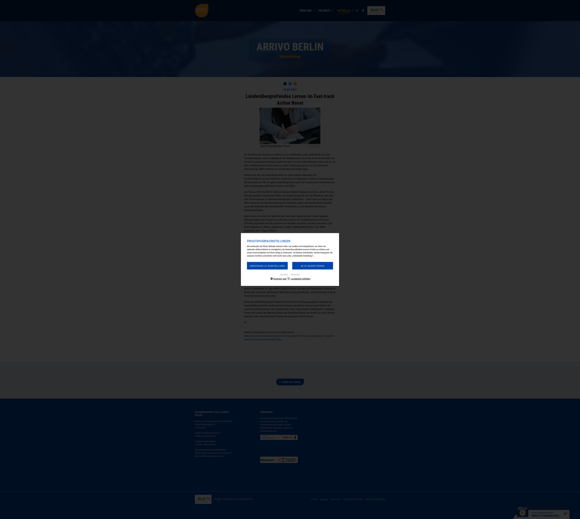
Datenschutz (295, 274)
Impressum (284, 274)
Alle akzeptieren (313, 266)
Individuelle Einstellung (267, 266)
